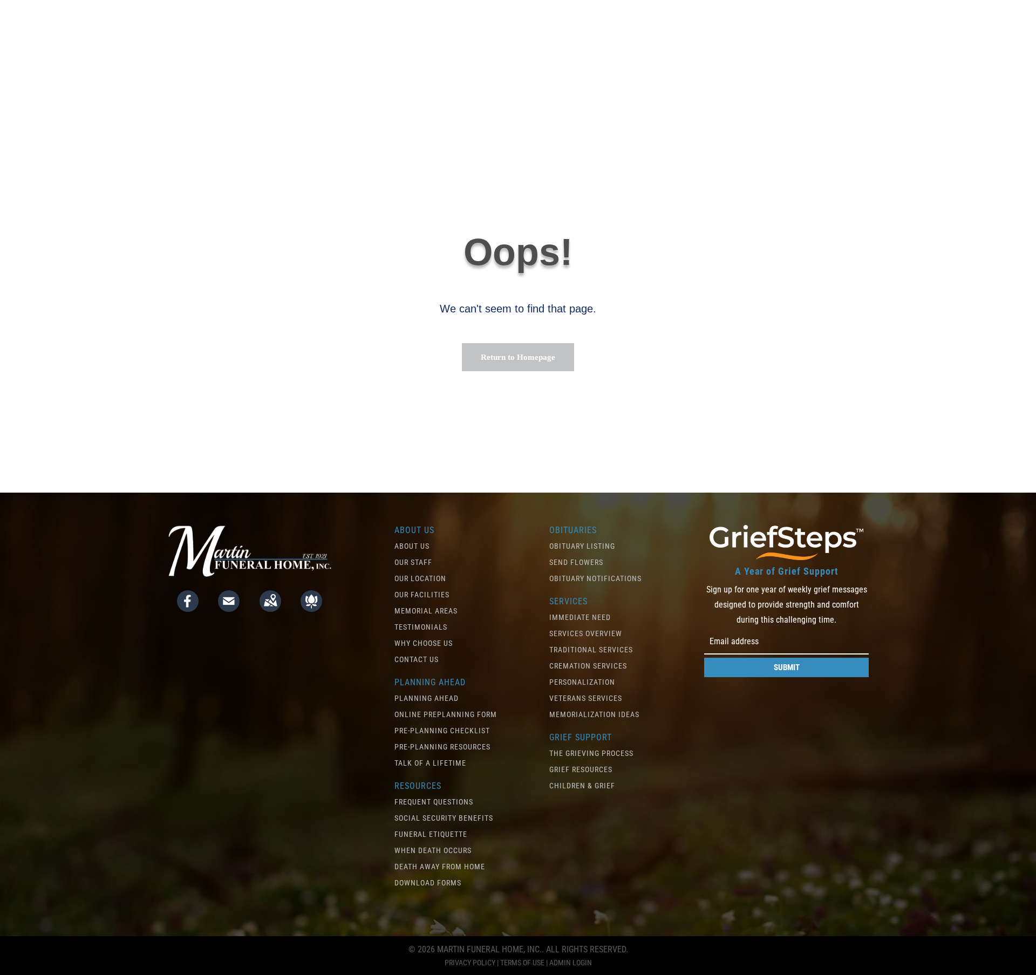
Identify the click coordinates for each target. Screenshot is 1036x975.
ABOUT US (412, 546)
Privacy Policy (470, 962)
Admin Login (570, 962)
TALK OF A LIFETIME (430, 763)
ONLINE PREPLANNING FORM (445, 714)
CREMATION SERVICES (588, 666)
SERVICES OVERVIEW (585, 633)
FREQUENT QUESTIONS (433, 801)
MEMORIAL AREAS (426, 610)
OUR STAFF (413, 562)
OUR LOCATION (420, 578)
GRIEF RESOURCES (580, 769)
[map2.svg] (270, 608)
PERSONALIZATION (582, 682)
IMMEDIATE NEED (580, 617)
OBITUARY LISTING (582, 546)
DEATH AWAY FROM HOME (439, 866)
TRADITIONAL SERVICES (591, 649)
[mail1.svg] (229, 608)
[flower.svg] (311, 608)
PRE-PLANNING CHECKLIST (442, 730)
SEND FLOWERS (576, 562)
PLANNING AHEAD (426, 698)
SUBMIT (787, 667)
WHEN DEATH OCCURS (433, 850)
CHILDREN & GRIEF (582, 785)
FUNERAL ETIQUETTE (430, 834)
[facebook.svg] (188, 608)
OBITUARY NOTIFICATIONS (595, 578)
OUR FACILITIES (421, 594)
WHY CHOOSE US (423, 643)
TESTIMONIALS (420, 627)
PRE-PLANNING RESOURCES (442, 746)
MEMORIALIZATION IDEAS (594, 714)
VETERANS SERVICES (585, 698)
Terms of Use (522, 962)
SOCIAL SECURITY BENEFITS (443, 818)
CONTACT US (416, 659)
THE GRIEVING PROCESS (591, 753)
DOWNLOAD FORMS (427, 882)
